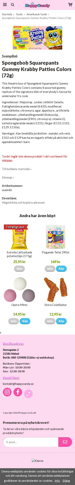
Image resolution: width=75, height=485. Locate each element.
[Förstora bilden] (37, 37)
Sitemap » (8, 177)
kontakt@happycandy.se (18, 383)
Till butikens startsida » (17, 169)
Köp (61, 268)
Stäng (66, 480)
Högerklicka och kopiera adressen (23, 202)
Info (19, 268)
